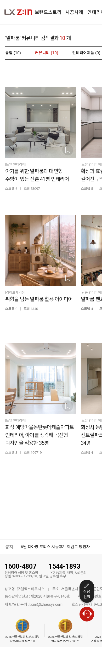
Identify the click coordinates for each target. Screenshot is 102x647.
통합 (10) (13, 52)
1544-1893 (64, 566)
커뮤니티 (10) (46, 52)
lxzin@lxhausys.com (46, 604)
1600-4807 (20, 566)
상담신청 (86, 594)
